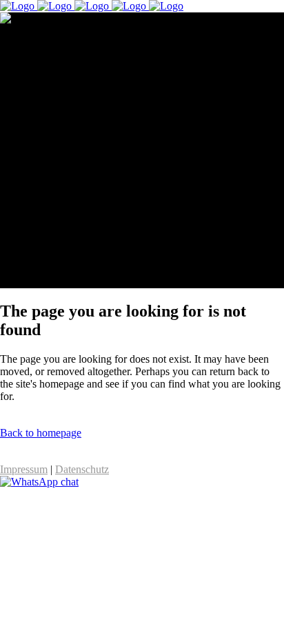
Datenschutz (82, 469)
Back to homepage (40, 433)
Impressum (24, 469)
